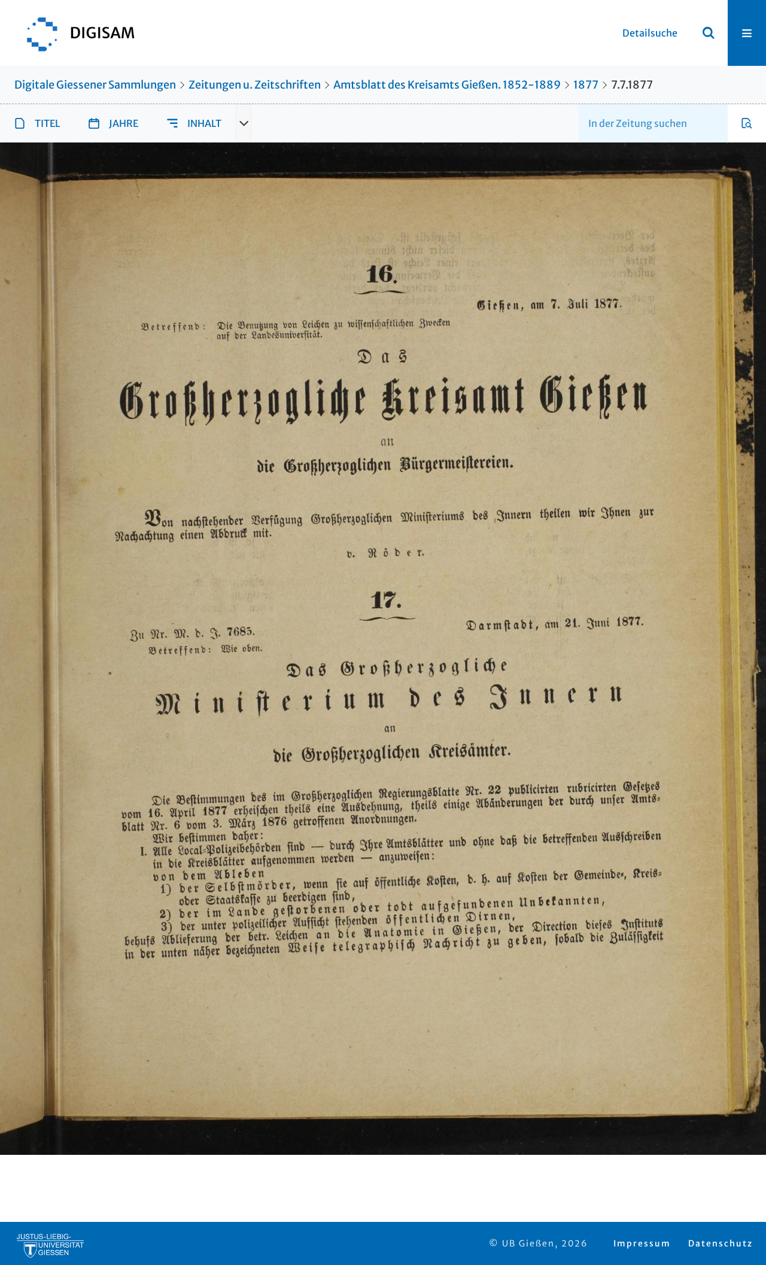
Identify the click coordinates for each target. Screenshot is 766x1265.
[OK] (708, 33)
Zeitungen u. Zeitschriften (255, 85)
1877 (585, 85)
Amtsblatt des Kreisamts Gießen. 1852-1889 (447, 85)
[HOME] (75, 33)
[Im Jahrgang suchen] (747, 123)
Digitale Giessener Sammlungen (95, 85)
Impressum (642, 1243)
